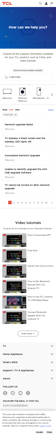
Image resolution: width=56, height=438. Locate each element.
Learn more (45, 425)
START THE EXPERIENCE (15, 405)
